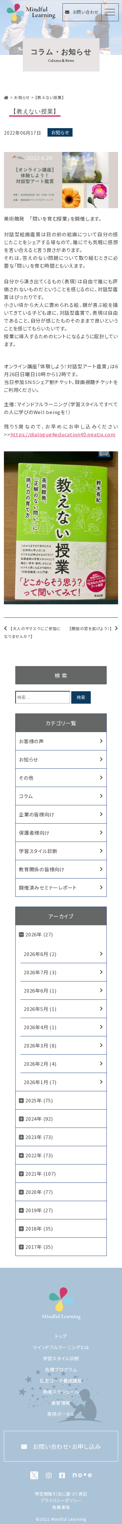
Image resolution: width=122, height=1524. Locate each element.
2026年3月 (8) (40, 1045)
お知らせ (60, 132)
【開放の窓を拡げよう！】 (90, 628)
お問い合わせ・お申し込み (67, 1446)
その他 (26, 777)
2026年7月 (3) (40, 972)
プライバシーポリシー (61, 1500)
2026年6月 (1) (40, 990)
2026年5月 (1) (40, 1008)
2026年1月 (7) (40, 1082)
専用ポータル (61, 1414)
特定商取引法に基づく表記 (61, 1494)
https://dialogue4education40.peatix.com (62, 434)
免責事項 (61, 1507)
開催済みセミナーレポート (48, 887)
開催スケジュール (61, 1391)
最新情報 (61, 1402)
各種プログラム (61, 1369)
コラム (26, 796)
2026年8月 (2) (40, 953)
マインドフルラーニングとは (61, 1347)
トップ (61, 1336)
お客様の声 (31, 741)
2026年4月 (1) (40, 1027)
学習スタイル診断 (38, 850)
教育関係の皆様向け (42, 869)
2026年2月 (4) (40, 1063)
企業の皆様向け (36, 814)
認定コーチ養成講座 (61, 1380)
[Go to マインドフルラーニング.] (6, 97)
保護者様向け (34, 832)
